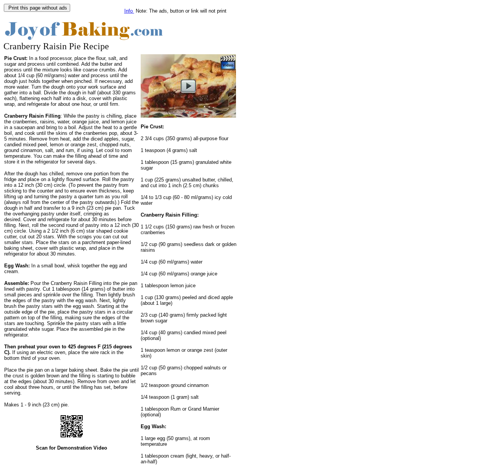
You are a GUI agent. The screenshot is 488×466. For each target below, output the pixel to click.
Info (129, 11)
